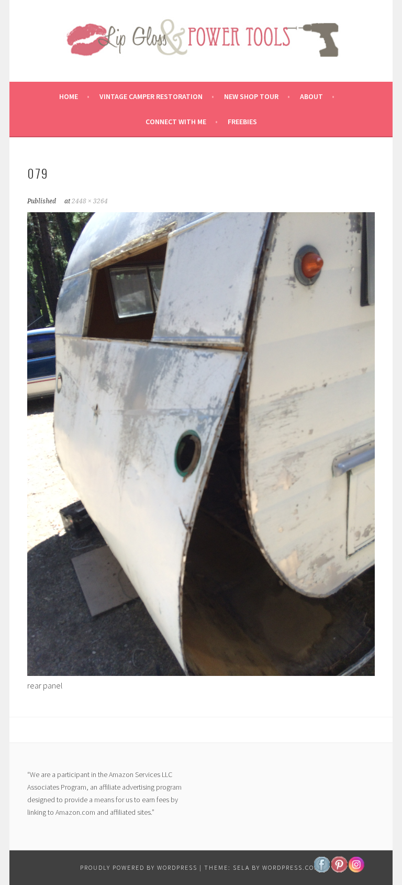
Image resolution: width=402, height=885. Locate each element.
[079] (201, 673)
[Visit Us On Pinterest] (339, 870)
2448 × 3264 (90, 201)
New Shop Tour (251, 96)
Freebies (242, 121)
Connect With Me (176, 121)
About (311, 96)
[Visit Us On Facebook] (321, 870)
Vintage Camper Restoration (151, 96)
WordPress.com (291, 867)
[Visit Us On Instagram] (356, 870)
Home (68, 96)
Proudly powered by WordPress (138, 867)
